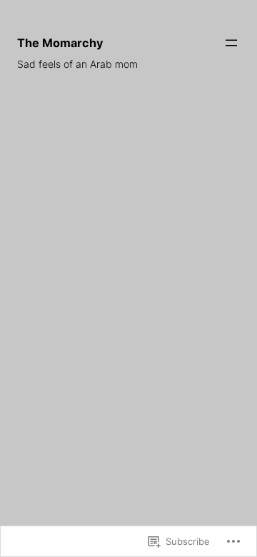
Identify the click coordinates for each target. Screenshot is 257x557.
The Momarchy (60, 43)
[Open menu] (231, 42)
